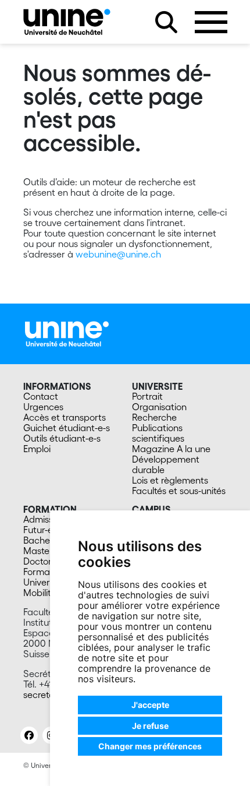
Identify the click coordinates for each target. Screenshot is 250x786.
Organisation (159, 406)
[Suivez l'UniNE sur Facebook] (29, 735)
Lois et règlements (170, 480)
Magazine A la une (171, 448)
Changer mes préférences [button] (150, 746)
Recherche (154, 417)
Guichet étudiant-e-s (66, 427)
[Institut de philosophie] (66, 22)
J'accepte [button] (150, 705)
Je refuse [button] (150, 726)
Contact (40, 396)
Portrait (147, 396)
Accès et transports (64, 417)
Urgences (43, 406)
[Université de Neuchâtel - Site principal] (66, 332)
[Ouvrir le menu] (211, 22)
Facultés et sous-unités (179, 490)
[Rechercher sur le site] (166, 22)
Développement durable (165, 464)
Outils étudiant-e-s (62, 438)
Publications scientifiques (158, 432)
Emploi (37, 448)
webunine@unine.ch (118, 254)
